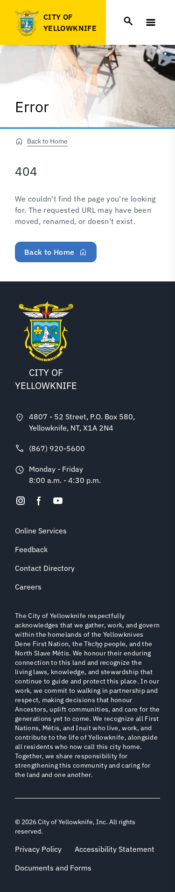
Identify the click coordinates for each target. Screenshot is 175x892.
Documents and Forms (53, 867)
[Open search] (128, 21)
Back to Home (47, 141)
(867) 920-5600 (57, 448)
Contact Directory (45, 568)
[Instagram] (20, 500)
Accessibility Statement (114, 849)
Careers (28, 586)
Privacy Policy (38, 849)
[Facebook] (39, 500)
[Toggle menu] (150, 22)
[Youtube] (57, 500)
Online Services (41, 530)
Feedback (31, 549)
